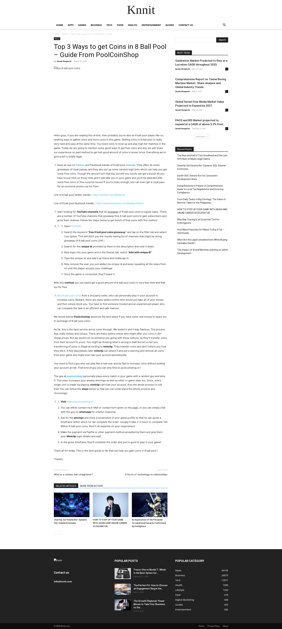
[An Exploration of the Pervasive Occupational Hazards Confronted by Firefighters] (149, 505)
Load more (200, 136)
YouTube (76, 226)
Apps (71, 25)
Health (132, 25)
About (225, 626)
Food (120, 25)
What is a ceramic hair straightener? (73, 474)
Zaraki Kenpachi (64, 61)
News (65, 34)
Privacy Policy (213, 626)
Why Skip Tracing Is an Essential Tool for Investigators (198, 221)
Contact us (186, 25)
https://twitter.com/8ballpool (109, 194)
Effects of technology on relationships (146, 474)
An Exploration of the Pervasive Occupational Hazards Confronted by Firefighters (149, 523)
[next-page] (61, 533)
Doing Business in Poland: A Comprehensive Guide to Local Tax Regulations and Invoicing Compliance (200, 189)
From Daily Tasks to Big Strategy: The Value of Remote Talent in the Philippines (201, 201)
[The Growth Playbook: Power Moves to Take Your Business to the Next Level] (123, 605)
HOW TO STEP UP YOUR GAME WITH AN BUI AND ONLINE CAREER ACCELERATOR (110, 523)
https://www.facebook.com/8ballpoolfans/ (120, 203)
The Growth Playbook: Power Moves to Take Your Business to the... (149, 604)
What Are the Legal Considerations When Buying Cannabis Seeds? (202, 241)
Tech (109, 25)
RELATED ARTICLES (66, 486)
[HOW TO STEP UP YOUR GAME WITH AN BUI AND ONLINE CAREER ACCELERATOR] (110, 505)
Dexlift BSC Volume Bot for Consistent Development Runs (197, 177)
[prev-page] (56, 533)
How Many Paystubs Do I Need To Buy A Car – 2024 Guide (200, 231)
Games (82, 25)
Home (59, 25)
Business (96, 25)
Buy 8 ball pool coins (69, 295)
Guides (169, 25)
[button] (224, 25)
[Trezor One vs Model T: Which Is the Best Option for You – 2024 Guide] (123, 573)
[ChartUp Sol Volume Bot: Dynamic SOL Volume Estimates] (71, 505)
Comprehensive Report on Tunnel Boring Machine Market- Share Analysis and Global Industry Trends (200, 83)
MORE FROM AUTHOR (91, 486)
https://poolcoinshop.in (80, 401)
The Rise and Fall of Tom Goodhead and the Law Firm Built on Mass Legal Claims (202, 157)
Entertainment (151, 25)
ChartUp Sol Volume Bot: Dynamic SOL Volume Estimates (201, 167)
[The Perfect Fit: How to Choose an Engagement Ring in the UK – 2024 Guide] (123, 589)
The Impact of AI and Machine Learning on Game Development (202, 252)
